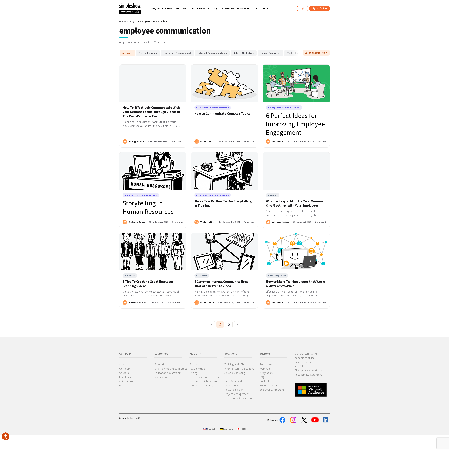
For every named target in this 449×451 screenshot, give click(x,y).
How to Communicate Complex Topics (222, 113)
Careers (124, 373)
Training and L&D (234, 364)
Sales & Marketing (234, 373)
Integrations (267, 373)
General (131, 275)
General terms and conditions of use (306, 355)
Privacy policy (303, 362)
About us (124, 364)
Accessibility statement (308, 374)
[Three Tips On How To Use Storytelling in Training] (224, 171)
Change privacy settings (309, 370)
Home (122, 21)
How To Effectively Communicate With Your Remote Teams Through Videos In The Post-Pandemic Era (151, 111)
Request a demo (269, 385)
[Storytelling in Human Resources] (152, 171)
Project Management (236, 394)
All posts (127, 53)
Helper (273, 195)
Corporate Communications (214, 107)
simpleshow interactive (203, 381)
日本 (243, 429)
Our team (124, 368)
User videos (161, 377)
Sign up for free (319, 8)
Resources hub (268, 364)
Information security (201, 385)
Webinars (265, 368)
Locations (125, 377)
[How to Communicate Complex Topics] (224, 83)
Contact (264, 381)
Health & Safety (233, 389)
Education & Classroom (168, 373)
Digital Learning (148, 53)
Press (122, 385)
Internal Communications (212, 53)
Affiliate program (129, 381)
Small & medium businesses (170, 368)
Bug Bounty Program (272, 389)
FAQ (262, 377)
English (211, 429)
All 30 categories (315, 52)
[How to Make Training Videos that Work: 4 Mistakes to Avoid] (296, 251)
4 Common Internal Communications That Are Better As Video (221, 283)
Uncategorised (278, 275)
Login (302, 8)
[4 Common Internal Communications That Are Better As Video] (224, 251)
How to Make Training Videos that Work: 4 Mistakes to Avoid (295, 283)
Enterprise (160, 364)
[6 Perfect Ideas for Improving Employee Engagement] (296, 83)
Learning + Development (177, 53)
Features (194, 364)
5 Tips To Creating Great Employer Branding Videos (148, 283)
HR (226, 377)
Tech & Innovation (235, 381)
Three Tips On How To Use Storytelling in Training (223, 203)
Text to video (197, 368)
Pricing (193, 373)
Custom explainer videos (204, 377)
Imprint (299, 366)
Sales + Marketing (243, 53)
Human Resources (270, 53)
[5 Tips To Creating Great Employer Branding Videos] (152, 251)
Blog (131, 21)
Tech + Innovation (297, 53)
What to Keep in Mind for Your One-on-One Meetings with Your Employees (294, 203)
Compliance (231, 385)
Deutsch (228, 429)
